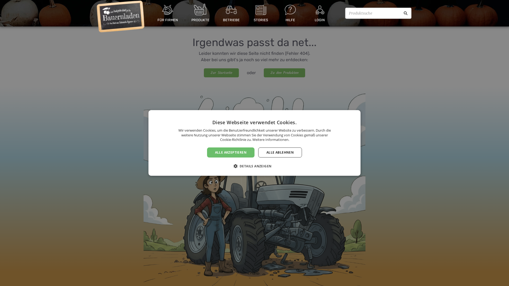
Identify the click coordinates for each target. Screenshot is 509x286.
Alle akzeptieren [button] (231, 152)
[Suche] (405, 13)
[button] (255, 166)
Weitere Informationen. (270, 139)
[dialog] (254, 143)
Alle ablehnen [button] (280, 152)
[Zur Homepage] (121, 16)
